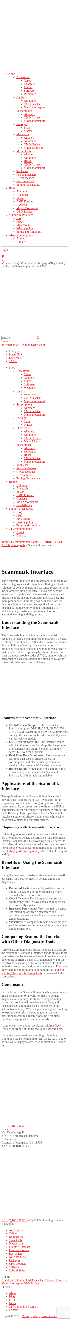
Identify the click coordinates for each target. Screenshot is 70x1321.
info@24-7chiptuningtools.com (19, 541)
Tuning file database (28, 184)
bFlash (20, 198)
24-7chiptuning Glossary (23, 1306)
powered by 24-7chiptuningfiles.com (23, 344)
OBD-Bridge (24, 211)
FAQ (19, 221)
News (12, 1303)
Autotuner (30, 100)
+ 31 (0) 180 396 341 (14, 1125)
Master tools (23, 151)
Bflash (28, 161)
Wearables (30, 94)
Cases (27, 80)
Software (29, 90)
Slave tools (22, 134)
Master (28, 130)
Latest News (16, 354)
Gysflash (21, 204)
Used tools (15, 357)
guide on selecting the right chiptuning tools (33, 971)
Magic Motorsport (34, 147)
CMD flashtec (32, 104)
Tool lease (22, 171)
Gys (65, 1280)
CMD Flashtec (32, 144)
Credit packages (25, 178)
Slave (27, 127)
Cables (20, 97)
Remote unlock (25, 181)
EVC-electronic (53, 1280)
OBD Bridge (31, 1283)
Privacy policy (24, 228)
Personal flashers (26, 174)
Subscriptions (24, 110)
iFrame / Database (19, 1246)
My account (23, 225)
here (59, 1028)
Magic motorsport (34, 107)
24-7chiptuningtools (20, 235)
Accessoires (23, 77)
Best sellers (15, 1253)
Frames (28, 87)
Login (5, 250)
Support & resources (21, 214)
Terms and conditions (29, 231)
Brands (13, 188)
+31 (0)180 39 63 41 (51, 541)
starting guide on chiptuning (22, 851)
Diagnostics (16, 1236)
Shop (12, 73)
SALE (13, 361)
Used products (17, 1263)
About (20, 238)
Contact (21, 241)
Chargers (29, 83)
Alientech (29, 114)
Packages (21, 124)
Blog (19, 218)
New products (17, 1256)
